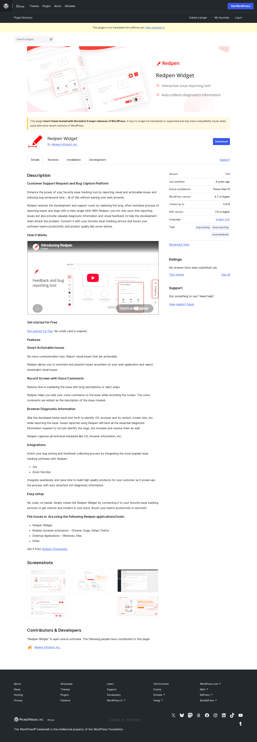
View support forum (181, 304)
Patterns (65, 700)
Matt (204, 689)
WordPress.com (210, 683)
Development (97, 159)
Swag (158, 700)
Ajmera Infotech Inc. (65, 144)
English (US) (223, 219)
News (17, 689)
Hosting (18, 694)
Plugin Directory (23, 17)
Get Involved (161, 683)
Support (225, 159)
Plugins (64, 694)
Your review (176, 274)
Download (221, 141)
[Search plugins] (51, 39)
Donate (159, 694)
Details (35, 159)
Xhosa (50, 719)
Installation (74, 159)
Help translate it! (155, 27)
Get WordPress (240, 6)
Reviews (53, 159)
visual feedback (220, 234)
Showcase (66, 683)
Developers (114, 694)
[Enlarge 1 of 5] (64, 573)
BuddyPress (208, 700)
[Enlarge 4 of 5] (154, 573)
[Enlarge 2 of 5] (64, 600)
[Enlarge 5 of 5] (154, 600)
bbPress (206, 694)
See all (226, 274)
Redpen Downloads (54, 549)
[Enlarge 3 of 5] (109, 573)
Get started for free (40, 331)
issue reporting (221, 227)
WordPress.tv (116, 700)
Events (157, 689)
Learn (110, 683)
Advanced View (179, 244)
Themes (65, 689)
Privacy (18, 700)
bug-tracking (203, 227)
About (17, 683)
